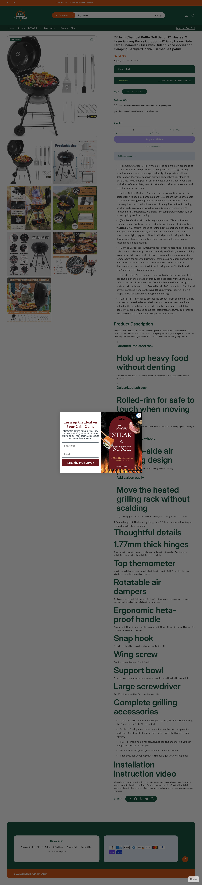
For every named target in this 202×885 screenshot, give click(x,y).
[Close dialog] (138, 415)
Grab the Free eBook (80, 462)
